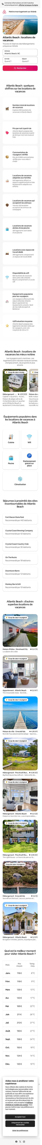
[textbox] (11, 61)
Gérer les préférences (20, 1130)
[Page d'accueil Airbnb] (4, 11)
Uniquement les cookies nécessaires (20, 1124)
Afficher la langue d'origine (28, 5)
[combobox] (20, 53)
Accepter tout (20, 1117)
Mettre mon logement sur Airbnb (22, 11)
